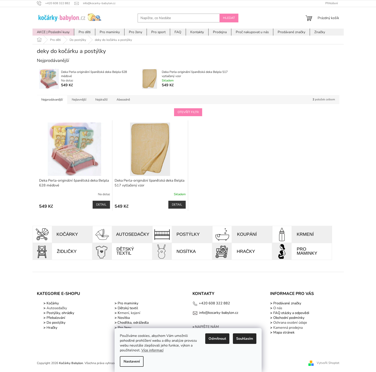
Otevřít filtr (188, 112)
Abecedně (123, 100)
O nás (277, 308)
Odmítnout (217, 338)
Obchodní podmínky (288, 317)
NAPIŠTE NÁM (207, 326)
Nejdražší (101, 100)
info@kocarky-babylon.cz (218, 312)
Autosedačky (57, 308)
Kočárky (52, 303)
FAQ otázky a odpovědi (290, 313)
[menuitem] (53, 32)
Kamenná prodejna (288, 327)
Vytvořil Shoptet (328, 363)
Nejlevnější (79, 100)
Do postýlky (56, 322)
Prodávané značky (286, 303)
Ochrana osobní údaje (290, 322)
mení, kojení (128, 313)
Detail (101, 204)
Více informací (152, 350)
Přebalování (56, 317)
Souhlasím (244, 338)
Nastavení (132, 361)
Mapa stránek (284, 332)
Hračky (52, 327)
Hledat (229, 18)
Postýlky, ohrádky (60, 313)
